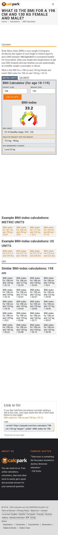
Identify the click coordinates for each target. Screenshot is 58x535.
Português (31, 514)
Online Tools (24, 528)
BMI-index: (7, 128)
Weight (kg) (36, 87)
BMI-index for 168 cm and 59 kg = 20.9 (21, 231)
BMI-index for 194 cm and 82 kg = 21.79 (49, 231)
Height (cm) (8, 87)
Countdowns (33, 524)
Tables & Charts (9, 528)
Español (22, 514)
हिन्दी (27, 518)
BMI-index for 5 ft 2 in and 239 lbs (8, 253)
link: (6, 422)
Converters (20, 524)
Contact (44, 511)
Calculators (15, 22)
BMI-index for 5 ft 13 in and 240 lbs (36, 253)
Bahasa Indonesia (17, 518)
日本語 (33, 518)
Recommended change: (14, 146)
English (14, 514)
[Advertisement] (29, 35)
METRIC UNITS (9, 78)
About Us (35, 511)
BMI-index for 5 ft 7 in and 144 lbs (21, 253)
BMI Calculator (29, 22)
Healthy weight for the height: (18, 137)
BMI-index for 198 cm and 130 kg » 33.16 (23, 417)
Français (40, 514)
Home (4, 22)
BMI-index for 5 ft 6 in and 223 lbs (49, 253)
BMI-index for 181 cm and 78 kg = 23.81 (8, 231)
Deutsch (48, 514)
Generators (47, 524)
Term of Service (8, 511)
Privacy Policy (23, 511)
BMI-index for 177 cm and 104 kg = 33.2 (35, 231)
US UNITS (24, 78)
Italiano (5, 518)
